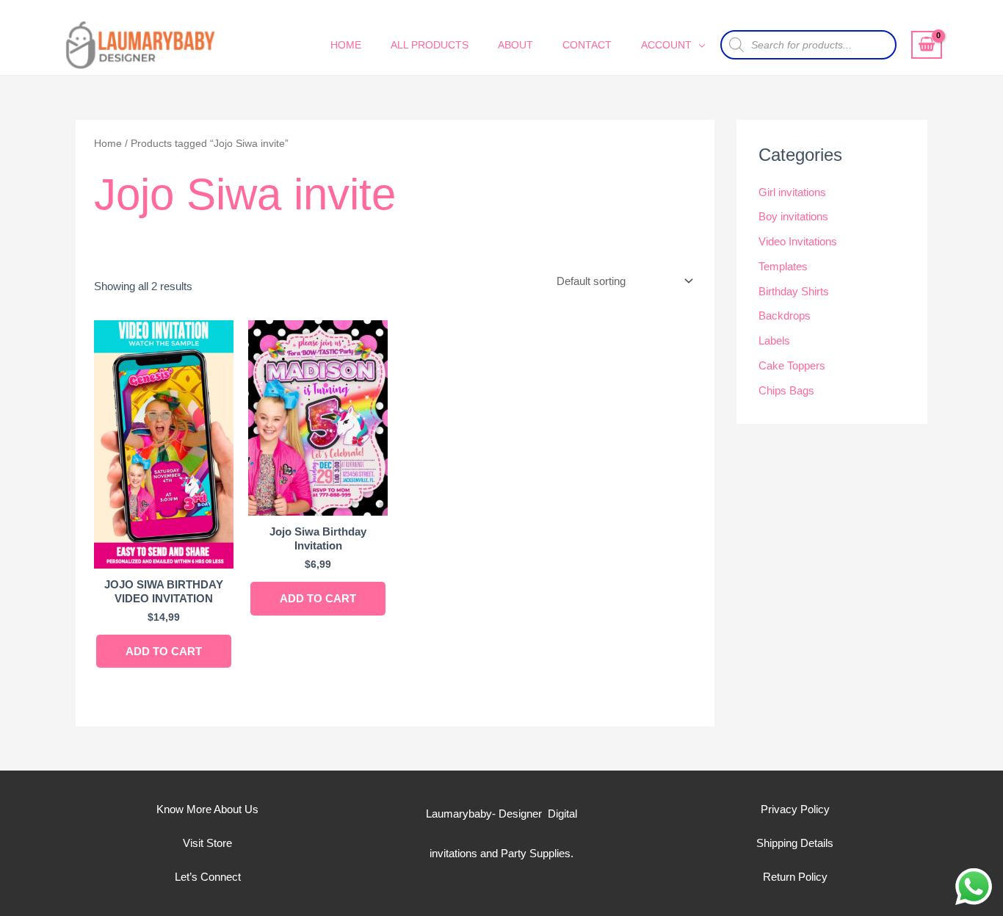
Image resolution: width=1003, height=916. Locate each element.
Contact (587, 45)
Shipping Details (794, 843)
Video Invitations (797, 241)
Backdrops (784, 315)
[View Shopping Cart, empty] (926, 45)
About (515, 45)
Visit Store (207, 843)
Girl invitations (792, 192)
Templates (783, 266)
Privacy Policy (795, 809)
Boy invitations (793, 216)
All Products (429, 45)
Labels (774, 340)
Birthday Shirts (793, 291)
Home (345, 45)
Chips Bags (786, 390)
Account (666, 45)
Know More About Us (207, 809)
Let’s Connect (208, 876)
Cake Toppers (791, 365)
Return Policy (795, 876)
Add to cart (164, 651)
